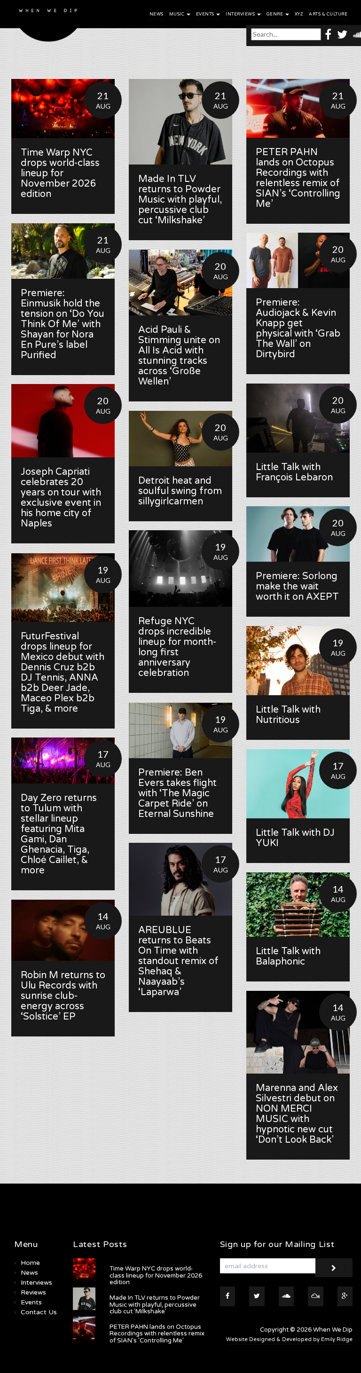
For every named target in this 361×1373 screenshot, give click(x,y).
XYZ (299, 14)
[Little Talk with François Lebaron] (298, 418)
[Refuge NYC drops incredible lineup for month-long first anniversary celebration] (180, 568)
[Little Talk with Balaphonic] (298, 904)
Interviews (241, 14)
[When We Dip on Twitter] (342, 34)
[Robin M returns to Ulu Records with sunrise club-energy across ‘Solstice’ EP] (63, 930)
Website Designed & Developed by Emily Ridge (289, 1339)
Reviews (33, 1292)
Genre (275, 14)
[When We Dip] (48, 23)
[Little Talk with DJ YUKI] (298, 783)
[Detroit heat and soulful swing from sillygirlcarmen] (180, 438)
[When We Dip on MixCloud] (315, 1296)
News (156, 14)
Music (177, 14)
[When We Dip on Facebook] (328, 34)
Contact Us (39, 1312)
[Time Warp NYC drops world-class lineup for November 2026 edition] (63, 108)
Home (30, 1263)
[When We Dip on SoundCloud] (286, 1296)
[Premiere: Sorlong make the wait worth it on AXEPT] (298, 534)
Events (206, 14)
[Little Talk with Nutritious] (298, 660)
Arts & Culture (328, 14)
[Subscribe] (334, 1267)
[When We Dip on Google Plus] (345, 1296)
